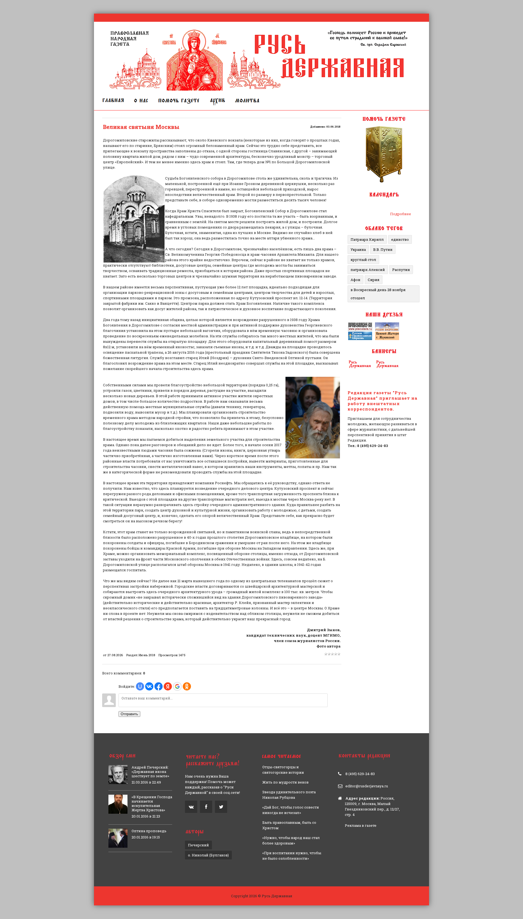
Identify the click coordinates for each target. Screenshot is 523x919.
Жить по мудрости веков (285, 782)
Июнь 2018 (147, 655)
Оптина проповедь (149, 830)
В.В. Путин (383, 249)
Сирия (373, 279)
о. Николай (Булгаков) (208, 855)
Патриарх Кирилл (367, 239)
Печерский (198, 845)
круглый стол (363, 259)
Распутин (401, 269)
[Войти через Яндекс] (168, 686)
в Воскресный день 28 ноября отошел (378, 293)
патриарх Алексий (368, 269)
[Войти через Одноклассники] (187, 686)
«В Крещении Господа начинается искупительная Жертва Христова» (152, 803)
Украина (358, 249)
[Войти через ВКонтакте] (149, 686)
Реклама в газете (360, 825)
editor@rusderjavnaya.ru (366, 786)
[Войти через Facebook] (158, 686)
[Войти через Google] (177, 686)
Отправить (129, 714)
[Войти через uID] (140, 686)
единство (400, 239)
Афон (355, 279)
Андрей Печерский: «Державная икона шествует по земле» (150, 771)
